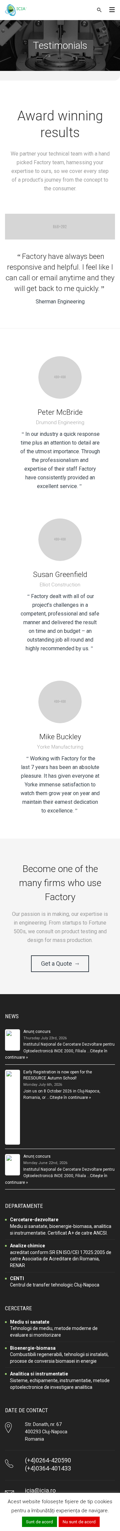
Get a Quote (56, 963)
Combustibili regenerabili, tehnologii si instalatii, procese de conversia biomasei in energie (59, 1354)
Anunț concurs (37, 1031)
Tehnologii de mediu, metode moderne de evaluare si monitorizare (54, 1328)
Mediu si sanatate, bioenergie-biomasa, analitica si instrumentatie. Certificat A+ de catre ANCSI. (60, 1226)
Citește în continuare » (70, 1097)
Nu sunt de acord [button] (79, 1521)
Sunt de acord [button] (39, 1521)
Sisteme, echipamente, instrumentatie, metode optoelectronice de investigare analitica (60, 1380)
